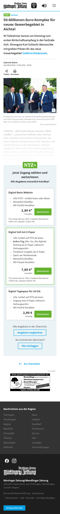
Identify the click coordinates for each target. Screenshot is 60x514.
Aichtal (14, 15)
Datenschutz (11, 497)
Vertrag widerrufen (14, 508)
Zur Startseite (32, 363)
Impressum (38, 493)
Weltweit (8, 447)
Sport (34, 414)
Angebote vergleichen (30, 332)
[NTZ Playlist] (44, 5)
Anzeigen (37, 442)
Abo (34, 437)
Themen (7, 437)
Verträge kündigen (45, 497)
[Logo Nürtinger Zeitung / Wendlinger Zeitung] (15, 5)
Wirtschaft (8, 433)
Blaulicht (8, 428)
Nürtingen (8, 414)
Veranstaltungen (40, 447)
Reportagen (9, 442)
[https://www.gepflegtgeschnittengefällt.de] (30, 382)
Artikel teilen (6, 71)
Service (35, 433)
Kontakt (30, 497)
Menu (54, 5)
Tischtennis (38, 428)
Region (7, 424)
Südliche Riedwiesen (34, 53)
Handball (36, 424)
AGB (22, 497)
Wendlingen (9, 419)
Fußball (36, 419)
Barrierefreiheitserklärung (16, 493)
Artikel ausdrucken (15, 71)
